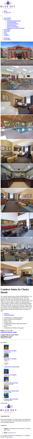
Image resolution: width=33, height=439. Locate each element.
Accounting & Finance (13, 23)
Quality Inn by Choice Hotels (11, 391)
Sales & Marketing (11, 22)
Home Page (7, 38)
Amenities (6, 313)
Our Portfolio (7, 29)
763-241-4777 (7, 12)
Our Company (7, 18)
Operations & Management (14, 20)
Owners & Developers (12, 26)
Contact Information (9, 315)
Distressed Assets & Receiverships (15, 28)
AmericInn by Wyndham (10, 350)
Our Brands (7, 31)
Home (5, 11)
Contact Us (7, 35)
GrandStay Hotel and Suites (11, 382)
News (5, 32)
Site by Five (9, 437)
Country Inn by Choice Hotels (11, 366)
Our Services (7, 19)
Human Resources (11, 25)
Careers (6, 34)
